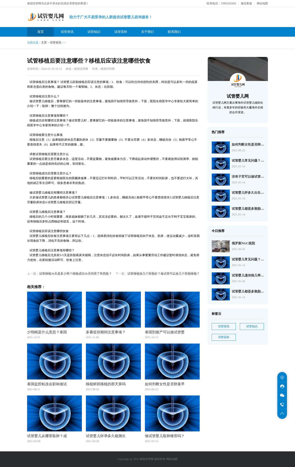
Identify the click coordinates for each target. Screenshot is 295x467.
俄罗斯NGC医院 (243, 243)
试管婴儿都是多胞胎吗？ (249, 208)
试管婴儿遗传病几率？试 (249, 275)
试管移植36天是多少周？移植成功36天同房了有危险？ (75, 273)
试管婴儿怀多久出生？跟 (249, 192)
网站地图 (262, 3)
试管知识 (93, 31)
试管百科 (120, 31)
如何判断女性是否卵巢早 (249, 144)
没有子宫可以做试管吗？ (249, 176)
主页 (44, 42)
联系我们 (174, 31)
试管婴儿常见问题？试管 (249, 160)
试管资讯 (67, 31)
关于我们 (147, 31)
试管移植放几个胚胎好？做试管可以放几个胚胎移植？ (163, 273)
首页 (40, 31)
